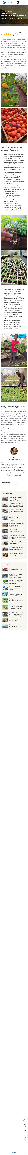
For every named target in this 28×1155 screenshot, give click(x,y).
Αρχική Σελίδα (4, 11)
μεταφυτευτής (9, 289)
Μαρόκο (6, 318)
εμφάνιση (13, 482)
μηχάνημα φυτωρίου (13, 172)
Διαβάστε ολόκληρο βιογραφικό (14, 475)
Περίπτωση (10, 11)
